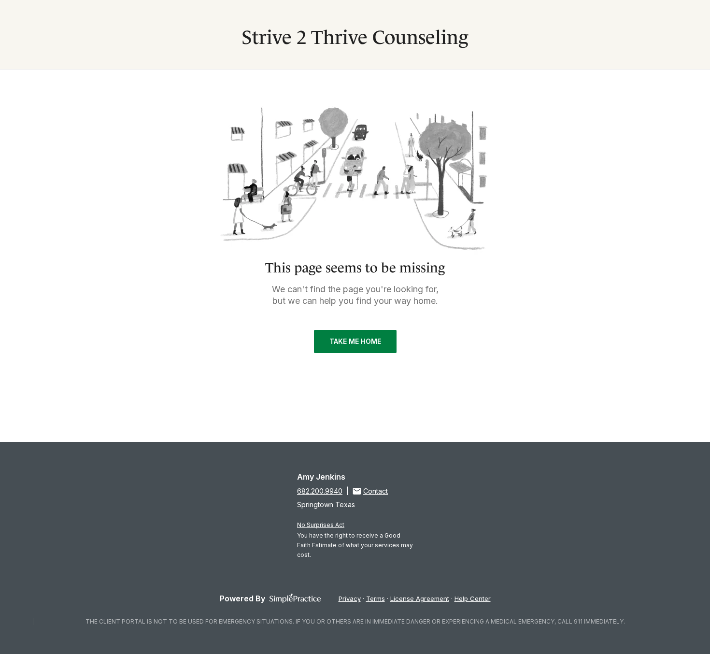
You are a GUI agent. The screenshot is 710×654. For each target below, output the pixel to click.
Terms (375, 598)
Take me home (355, 341)
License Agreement (419, 598)
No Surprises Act (320, 524)
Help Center (472, 598)
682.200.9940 (319, 491)
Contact (375, 491)
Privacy (350, 598)
